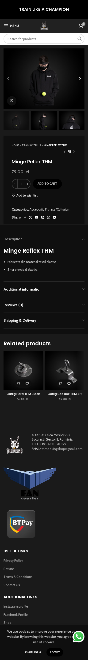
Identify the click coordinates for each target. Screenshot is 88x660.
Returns (9, 569)
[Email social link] (37, 217)
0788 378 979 (56, 444)
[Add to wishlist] (27, 383)
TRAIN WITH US (31, 145)
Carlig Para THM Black (23, 394)
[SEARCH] (79, 39)
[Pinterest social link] (43, 217)
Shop (7, 622)
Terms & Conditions (18, 577)
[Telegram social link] (54, 217)
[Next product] (74, 152)
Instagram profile (16, 606)
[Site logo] (44, 25)
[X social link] (30, 217)
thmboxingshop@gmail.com (62, 449)
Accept (55, 652)
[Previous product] (64, 152)
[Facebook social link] (25, 217)
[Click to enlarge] (11, 101)
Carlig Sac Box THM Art (65, 394)
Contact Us (12, 585)
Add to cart (47, 184)
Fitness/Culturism (57, 209)
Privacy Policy (13, 560)
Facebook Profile (16, 615)
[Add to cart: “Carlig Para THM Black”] (19, 383)
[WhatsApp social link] (48, 217)
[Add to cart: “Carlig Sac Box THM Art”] (61, 383)
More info (33, 652)
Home (15, 145)
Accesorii (36, 209)
